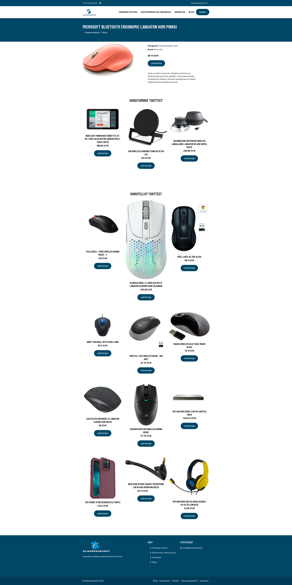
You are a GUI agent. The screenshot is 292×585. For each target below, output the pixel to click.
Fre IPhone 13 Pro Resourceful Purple (102, 502)
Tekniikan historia (128, 12)
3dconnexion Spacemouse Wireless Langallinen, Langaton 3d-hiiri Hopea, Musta (189, 143)
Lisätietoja (156, 63)
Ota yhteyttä (164, 581)
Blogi (191, 12)
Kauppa (202, 12)
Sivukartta (204, 581)
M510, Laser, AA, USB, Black (189, 256)
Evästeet (175, 581)
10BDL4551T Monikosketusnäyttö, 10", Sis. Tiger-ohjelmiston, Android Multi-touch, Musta (103, 138)
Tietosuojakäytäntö (189, 581)
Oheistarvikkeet (92, 32)
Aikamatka (179, 12)
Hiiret (104, 32)
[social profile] (100, 3)
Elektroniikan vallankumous (156, 12)
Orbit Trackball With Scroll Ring (103, 341)
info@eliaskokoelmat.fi (199, 3)
